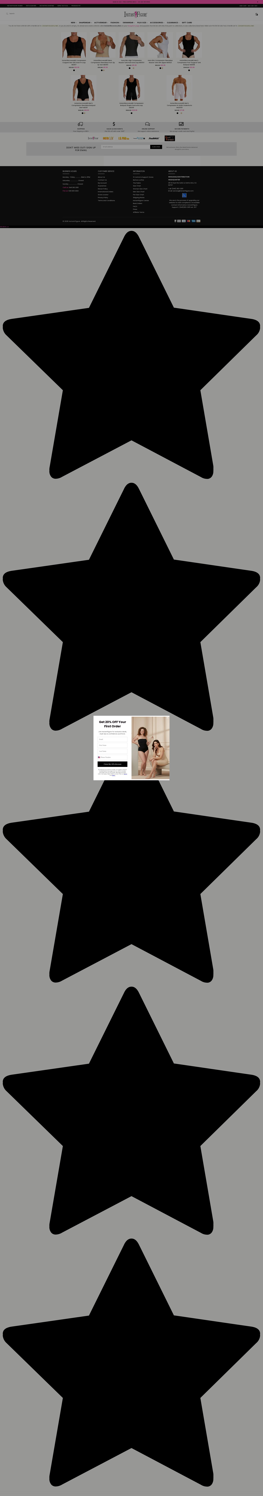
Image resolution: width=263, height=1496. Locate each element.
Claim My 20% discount (112, 764)
